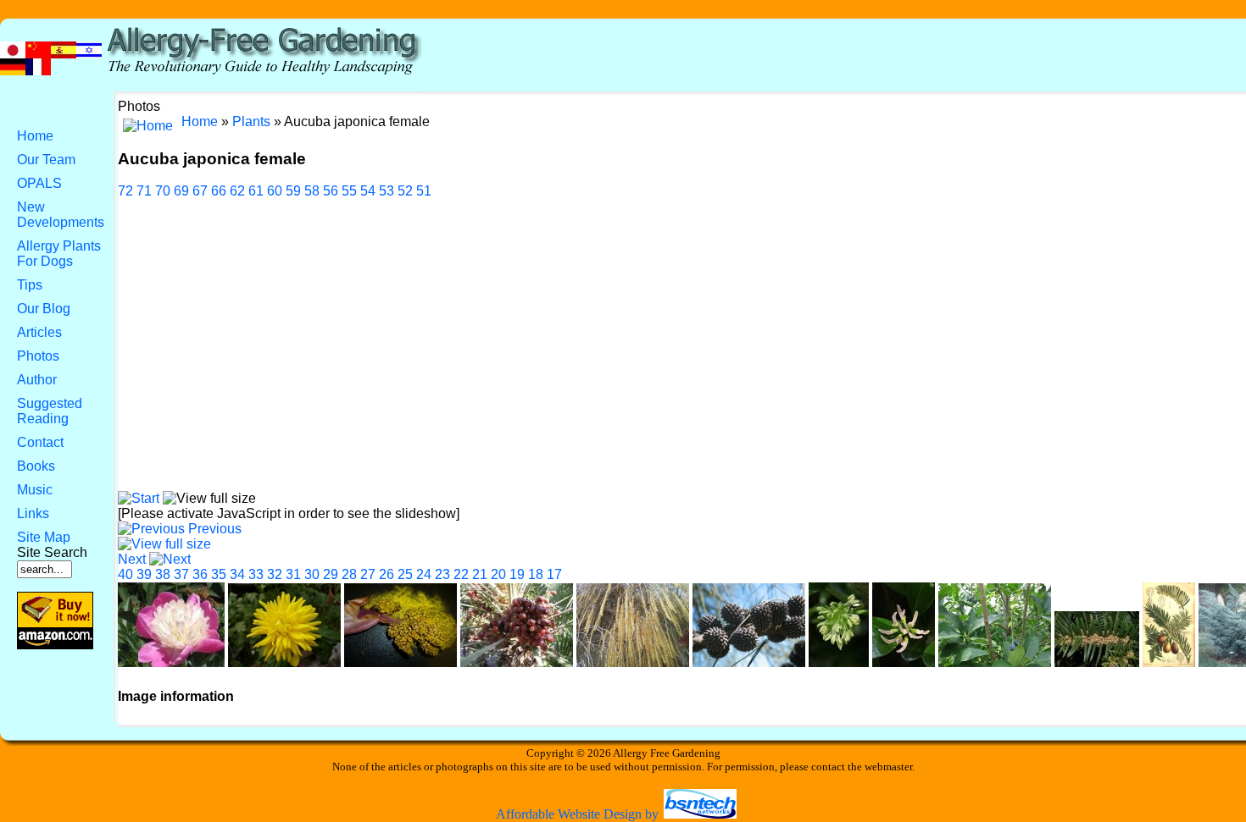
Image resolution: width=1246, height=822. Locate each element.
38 (162, 574)
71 (144, 191)
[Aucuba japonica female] (164, 544)
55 (349, 191)
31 (293, 574)
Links (33, 513)
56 (330, 191)
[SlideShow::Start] (138, 498)
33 (256, 574)
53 (386, 191)
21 (479, 574)
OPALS (39, 183)
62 (237, 191)
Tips (29, 285)
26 (386, 574)
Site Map (43, 537)
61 (256, 191)
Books (36, 466)
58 (312, 191)
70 (162, 191)
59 (293, 191)
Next (132, 559)
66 (218, 191)
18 (535, 574)
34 (237, 574)
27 (367, 574)
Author (37, 379)
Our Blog (43, 308)
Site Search (52, 552)
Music (35, 490)
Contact (40, 442)
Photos (38, 356)
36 (200, 574)
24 (423, 574)
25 (405, 574)
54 (367, 191)
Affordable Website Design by (579, 814)
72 (125, 191)
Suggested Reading (49, 411)
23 (442, 574)
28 (349, 574)
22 (461, 574)
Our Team (46, 159)
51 (423, 191)
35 (218, 574)
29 (330, 574)
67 (200, 191)
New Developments (60, 214)
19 (517, 574)
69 (181, 191)
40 (125, 574)
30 (312, 574)
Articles (39, 332)
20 (498, 574)
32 (274, 574)
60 (274, 191)
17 (554, 574)
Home (35, 136)
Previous (215, 528)
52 (405, 191)
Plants (251, 121)
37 (181, 574)
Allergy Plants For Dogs (59, 253)
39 (144, 574)
